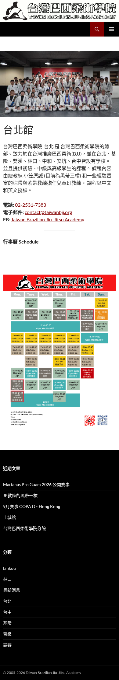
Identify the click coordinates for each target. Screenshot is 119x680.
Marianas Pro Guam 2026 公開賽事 (36, 484)
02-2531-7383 (30, 205)
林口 (7, 579)
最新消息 (11, 590)
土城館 (9, 517)
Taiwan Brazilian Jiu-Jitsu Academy (47, 219)
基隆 (7, 623)
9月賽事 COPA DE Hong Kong (31, 506)
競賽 (7, 644)
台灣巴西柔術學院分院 (24, 528)
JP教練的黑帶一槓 (20, 495)
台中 (7, 612)
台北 (7, 601)
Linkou (9, 568)
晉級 (7, 633)
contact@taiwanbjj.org (48, 212)
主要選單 (111, 29)
